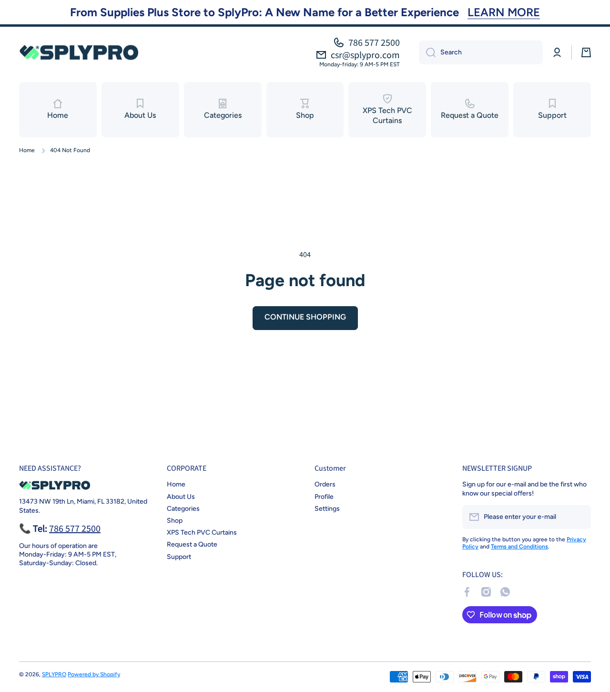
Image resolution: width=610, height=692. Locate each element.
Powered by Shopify (94, 674)
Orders (325, 484)
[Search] (427, 52)
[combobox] (481, 52)
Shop (175, 520)
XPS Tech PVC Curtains (202, 532)
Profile (324, 497)
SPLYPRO (54, 674)
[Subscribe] (579, 517)
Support (179, 557)
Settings (327, 509)
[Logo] (78, 52)
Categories (183, 509)
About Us (181, 497)
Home (27, 150)
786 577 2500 (374, 42)
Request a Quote (192, 544)
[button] (586, 52)
